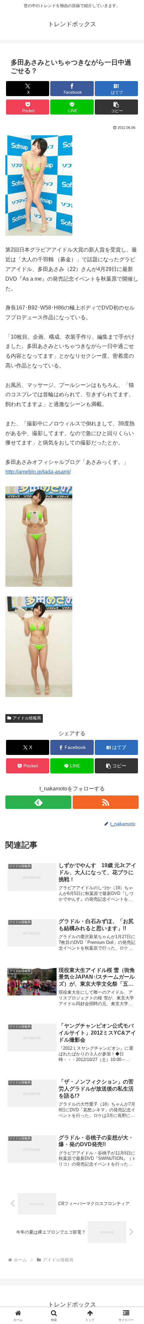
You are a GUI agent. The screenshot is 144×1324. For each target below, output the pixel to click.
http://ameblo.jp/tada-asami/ (38, 472)
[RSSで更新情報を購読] (106, 802)
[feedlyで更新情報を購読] (38, 802)
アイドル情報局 (27, 718)
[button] (116, 107)
